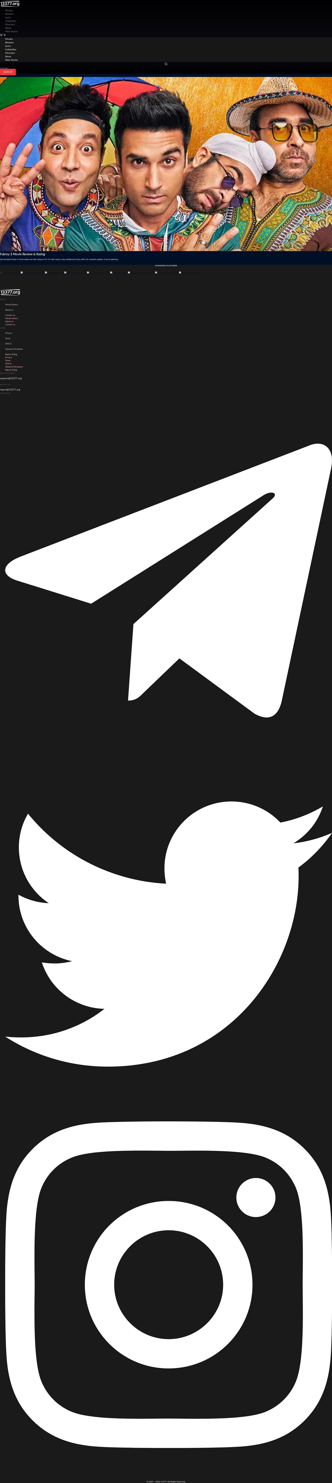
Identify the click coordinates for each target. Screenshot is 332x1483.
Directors (10, 24)
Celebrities (10, 21)
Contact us (10, 315)
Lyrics (8, 17)
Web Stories (11, 31)
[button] (166, 35)
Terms (8, 338)
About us (9, 310)
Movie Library (11, 305)
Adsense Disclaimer (14, 349)
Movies (9, 39)
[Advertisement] (47, 6)
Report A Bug (11, 354)
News (8, 28)
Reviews (9, 14)
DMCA (8, 344)
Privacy (8, 333)
